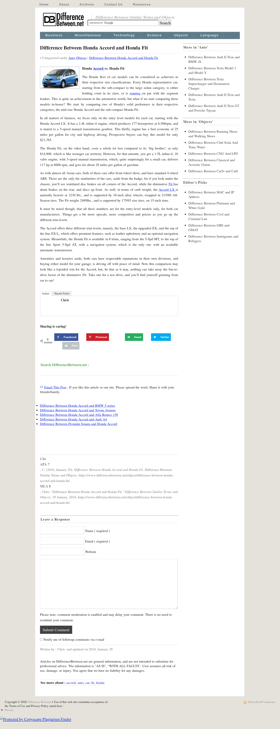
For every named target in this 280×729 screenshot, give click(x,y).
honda (100, 682)
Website (90, 551)
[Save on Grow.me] (121, 337)
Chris (65, 300)
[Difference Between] (64, 26)
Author (45, 293)
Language (209, 35)
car (87, 682)
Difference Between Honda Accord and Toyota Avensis (78, 410)
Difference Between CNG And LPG (213, 153)
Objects (181, 35)
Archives (86, 4)
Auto (71, 57)
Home (44, 4)
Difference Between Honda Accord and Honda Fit (123, 57)
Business (53, 35)
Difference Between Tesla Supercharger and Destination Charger (208, 83)
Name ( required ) (97, 530)
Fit (171, 184)
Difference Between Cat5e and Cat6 (213, 171)
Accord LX (167, 189)
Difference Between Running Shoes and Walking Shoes (213, 133)
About (64, 4)
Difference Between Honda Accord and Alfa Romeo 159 (79, 414)
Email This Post (55, 387)
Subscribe (254, 702)
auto (80, 682)
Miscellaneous (88, 35)
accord (71, 682)
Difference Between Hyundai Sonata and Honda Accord (78, 423)
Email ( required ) (97, 541)
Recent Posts (61, 293)
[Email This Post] (41, 387)
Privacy (9, 710)
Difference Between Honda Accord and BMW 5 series (77, 405)
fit (92, 682)
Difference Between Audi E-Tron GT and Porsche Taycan (213, 107)
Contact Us (113, 4)
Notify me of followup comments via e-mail (73, 639)
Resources (142, 4)
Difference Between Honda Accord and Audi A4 (73, 419)
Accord (98, 68)
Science (154, 35)
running (136, 93)
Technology (124, 35)
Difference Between (39, 702)
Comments (268, 702)
